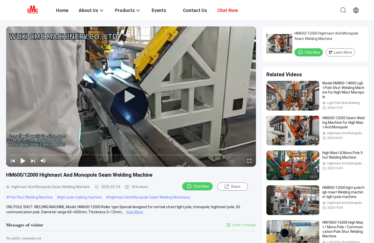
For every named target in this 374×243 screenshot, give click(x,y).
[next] (33, 160)
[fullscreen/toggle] (249, 160)
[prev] (13, 160)
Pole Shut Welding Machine (31, 197)
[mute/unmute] (43, 160)
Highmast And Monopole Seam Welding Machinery (149, 197)
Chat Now (201, 186)
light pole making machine (80, 197)
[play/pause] (23, 160)
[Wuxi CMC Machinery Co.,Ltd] (32, 10)
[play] (131, 96)
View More (134, 212)
